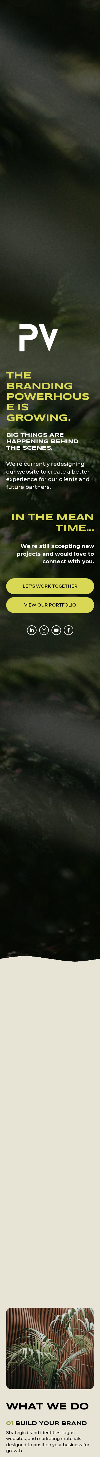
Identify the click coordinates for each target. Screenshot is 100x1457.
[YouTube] (56, 630)
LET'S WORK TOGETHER (50, 586)
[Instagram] (44, 630)
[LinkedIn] (32, 630)
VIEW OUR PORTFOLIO (50, 605)
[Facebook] (68, 630)
